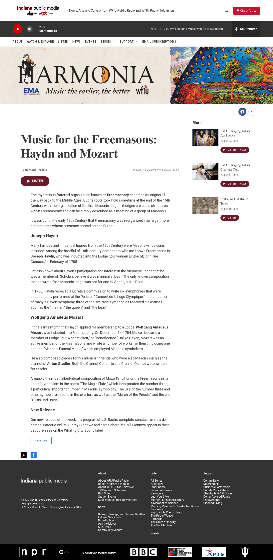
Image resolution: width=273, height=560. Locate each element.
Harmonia (41, 440)
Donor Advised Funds (216, 496)
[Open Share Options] (252, 112)
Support (127, 41)
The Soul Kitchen (161, 525)
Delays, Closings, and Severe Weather (121, 514)
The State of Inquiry (163, 522)
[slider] (36, 29)
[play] (17, 29)
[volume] (29, 29)
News (76, 41)
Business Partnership (216, 487)
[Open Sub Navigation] (114, 41)
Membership (211, 483)
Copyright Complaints (32, 503)
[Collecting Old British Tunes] (205, 205)
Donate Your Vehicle (216, 490)
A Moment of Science (164, 503)
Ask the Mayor (107, 523)
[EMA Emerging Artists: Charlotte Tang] (205, 171)
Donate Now (211, 480)
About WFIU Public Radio (113, 480)
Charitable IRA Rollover (217, 493)
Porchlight (157, 518)
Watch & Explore (40, 41)
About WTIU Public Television (116, 487)
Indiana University (58, 500)
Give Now (248, 10)
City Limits (104, 526)
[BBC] (143, 552)
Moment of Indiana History (167, 499)
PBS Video (104, 493)
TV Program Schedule (112, 490)
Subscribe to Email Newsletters (117, 499)
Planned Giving (212, 503)
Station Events (107, 496)
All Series (156, 480)
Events (91, 41)
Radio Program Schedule (114, 483)
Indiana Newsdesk (109, 517)
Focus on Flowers (161, 490)
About (18, 41)
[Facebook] (242, 112)
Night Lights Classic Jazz (166, 512)
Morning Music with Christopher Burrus (175, 506)
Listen (63, 41)
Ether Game (158, 487)
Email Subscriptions (159, 41)
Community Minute (110, 530)
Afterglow (157, 483)
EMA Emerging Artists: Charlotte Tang (235, 167)
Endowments (211, 499)
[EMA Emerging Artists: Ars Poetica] (205, 137)
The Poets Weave (162, 515)
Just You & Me (160, 496)
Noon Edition (106, 520)
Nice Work (157, 509)
